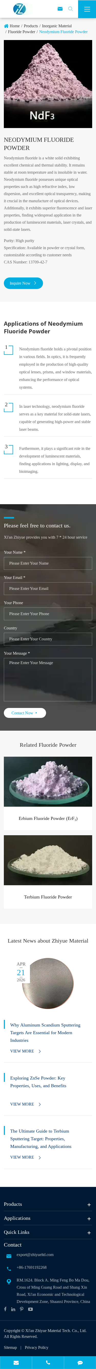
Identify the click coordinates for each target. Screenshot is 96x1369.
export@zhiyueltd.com (35, 1254)
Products (31, 26)
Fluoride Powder (21, 32)
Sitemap (10, 1347)
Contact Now (25, 713)
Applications (17, 1218)
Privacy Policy (36, 1347)
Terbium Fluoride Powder (48, 896)
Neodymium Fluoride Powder (63, 32)
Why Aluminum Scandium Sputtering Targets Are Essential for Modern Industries (45, 1032)
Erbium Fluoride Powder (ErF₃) (48, 818)
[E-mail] (16, 1363)
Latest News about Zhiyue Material (48, 940)
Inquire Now (23, 283)
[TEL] (48, 1363)
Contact (13, 1244)
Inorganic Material (57, 26)
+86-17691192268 (32, 1267)
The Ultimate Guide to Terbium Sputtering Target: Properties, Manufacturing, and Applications (40, 1139)
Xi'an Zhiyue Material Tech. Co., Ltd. (56, 1330)
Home (15, 26)
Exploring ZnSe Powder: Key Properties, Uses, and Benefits (38, 1081)
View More (26, 1051)
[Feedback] (80, 1363)
